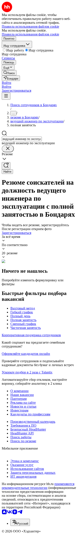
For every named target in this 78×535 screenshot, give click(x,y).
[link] (9, 72)
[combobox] (22, 139)
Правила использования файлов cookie (30, 34)
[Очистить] (8, 148)
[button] (6, 83)
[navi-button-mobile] (6, 96)
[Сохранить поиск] (6, 165)
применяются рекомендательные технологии (38, 486)
